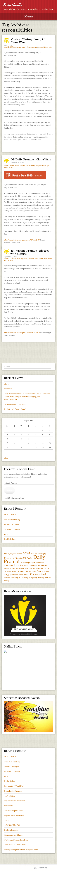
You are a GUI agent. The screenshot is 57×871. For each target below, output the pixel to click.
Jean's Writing (9, 795)
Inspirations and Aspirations (15, 800)
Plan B (6, 820)
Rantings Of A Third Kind (14, 786)
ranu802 (6, 47)
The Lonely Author (11, 830)
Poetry (40, 571)
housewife (25, 47)
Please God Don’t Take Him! (15, 404)
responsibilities (43, 47)
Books (29, 558)
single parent (48, 258)
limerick (7, 568)
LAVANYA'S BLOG (12, 825)
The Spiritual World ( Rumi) (15, 409)
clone (19, 47)
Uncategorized (38, 574)
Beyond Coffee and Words (14, 815)
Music (22, 571)
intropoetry (42, 565)
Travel (26, 574)
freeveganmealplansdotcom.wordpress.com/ (21, 849)
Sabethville (12, 5)
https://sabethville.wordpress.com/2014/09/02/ (22, 332)
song (6, 574)
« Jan (6, 458)
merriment (20, 568)
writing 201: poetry (29, 577)
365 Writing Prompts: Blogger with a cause (29, 252)
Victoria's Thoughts (11, 524)
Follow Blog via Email (20, 469)
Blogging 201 (21, 558)
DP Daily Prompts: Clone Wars (30, 159)
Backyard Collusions (12, 529)
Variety (7, 534)
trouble (6, 167)
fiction (16, 565)
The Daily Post (10, 539)
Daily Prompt (14, 165)
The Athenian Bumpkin (13, 791)
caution (23, 165)
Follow (9, 490)
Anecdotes (8, 388)
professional (33, 47)
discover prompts (28, 562)
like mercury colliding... (13, 835)
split (50, 47)
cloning (33, 165)
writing (7, 577)
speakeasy (14, 574)
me (13, 568)
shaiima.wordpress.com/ (13, 810)
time (5, 260)
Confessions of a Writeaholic (15, 844)
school (41, 258)
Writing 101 (16, 577)
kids (18, 258)
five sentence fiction (28, 565)
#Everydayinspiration (13, 553)
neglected (24, 258)
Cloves (6, 383)
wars (10, 167)
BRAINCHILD (10, 514)
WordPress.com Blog (12, 519)
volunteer (11, 260)
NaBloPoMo (31, 571)
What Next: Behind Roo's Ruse (16, 839)
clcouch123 (8, 805)
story (21, 574)
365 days (13, 47)
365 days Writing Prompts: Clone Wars (27, 40)
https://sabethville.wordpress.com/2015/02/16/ (22, 239)
